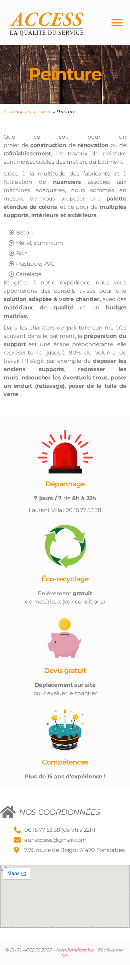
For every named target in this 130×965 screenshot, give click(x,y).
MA (64, 955)
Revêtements (37, 111)
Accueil (11, 111)
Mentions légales (75, 950)
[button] (117, 22)
